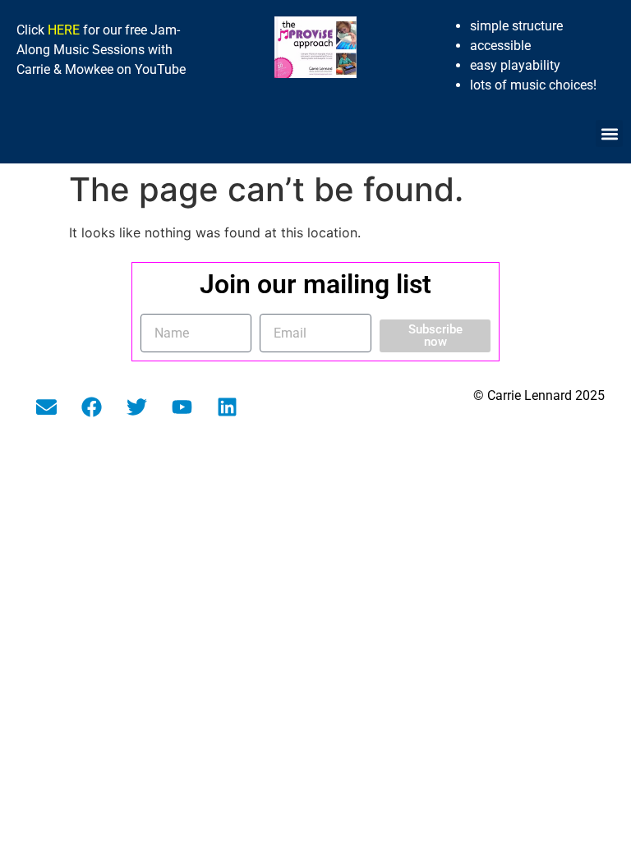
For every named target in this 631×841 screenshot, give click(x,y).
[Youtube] (182, 406)
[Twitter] (137, 406)
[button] (609, 133)
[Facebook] (92, 406)
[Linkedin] (227, 406)
